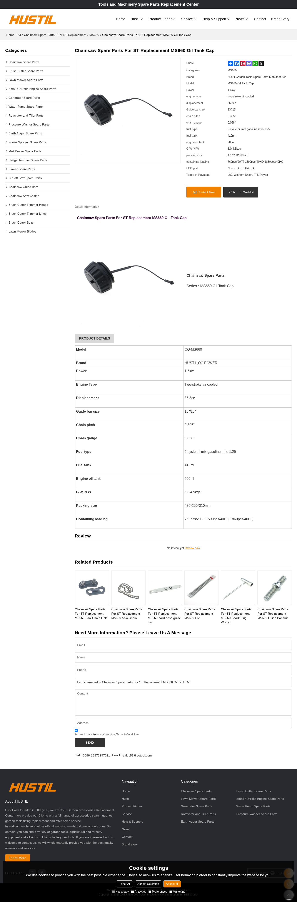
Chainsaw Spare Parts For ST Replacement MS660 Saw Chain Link (91, 613)
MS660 (94, 35)
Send (90, 742)
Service (187, 19)
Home (120, 19)
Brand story (280, 19)
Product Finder (160, 19)
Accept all (172, 883)
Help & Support (214, 19)
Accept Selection (148, 883)
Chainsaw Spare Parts (39, 35)
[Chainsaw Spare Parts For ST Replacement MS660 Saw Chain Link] (92, 588)
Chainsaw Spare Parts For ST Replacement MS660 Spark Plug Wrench (236, 615)
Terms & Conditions (127, 734)
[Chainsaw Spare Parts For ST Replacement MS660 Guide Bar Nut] (274, 588)
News (239, 19)
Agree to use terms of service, (107, 734)
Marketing (179, 891)
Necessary (122, 891)
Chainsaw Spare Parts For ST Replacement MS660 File (199, 613)
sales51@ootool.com (137, 755)
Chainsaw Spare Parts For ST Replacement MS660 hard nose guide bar (164, 615)
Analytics (140, 891)
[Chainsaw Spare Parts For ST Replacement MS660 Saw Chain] (128, 588)
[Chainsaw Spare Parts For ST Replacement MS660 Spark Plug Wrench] (238, 588)
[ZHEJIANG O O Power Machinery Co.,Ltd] (32, 19)
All (19, 35)
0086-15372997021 (96, 755)
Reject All (124, 883)
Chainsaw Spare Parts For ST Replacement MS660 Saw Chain (126, 613)
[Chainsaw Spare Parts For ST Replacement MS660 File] (201, 588)
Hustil (134, 19)
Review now (192, 548)
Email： (117, 755)
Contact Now (206, 192)
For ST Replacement (72, 35)
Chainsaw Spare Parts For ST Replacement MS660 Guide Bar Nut (272, 613)
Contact (260, 19)
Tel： (79, 755)
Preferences (159, 891)
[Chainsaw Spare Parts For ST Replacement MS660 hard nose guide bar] (165, 588)
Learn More (17, 858)
